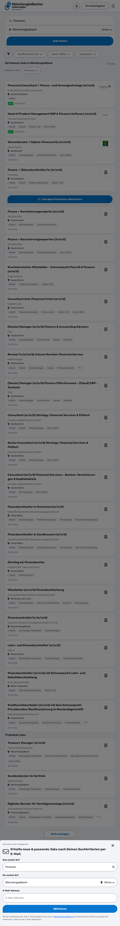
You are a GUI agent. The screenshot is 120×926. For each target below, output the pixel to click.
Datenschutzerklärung (64, 917)
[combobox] (58, 867)
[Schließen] (112, 845)
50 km (108, 882)
